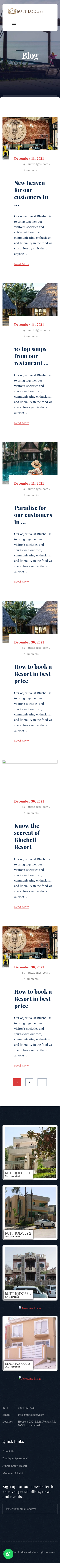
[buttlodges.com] (26, 11)
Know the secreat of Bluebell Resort (27, 836)
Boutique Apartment (14, 1458)
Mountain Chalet (12, 1473)
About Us (8, 1451)
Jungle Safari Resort (14, 1465)
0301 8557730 (26, 1407)
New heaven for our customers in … (31, 193)
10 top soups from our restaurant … (31, 356)
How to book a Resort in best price (33, 673)
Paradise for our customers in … (33, 515)
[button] (8, 1554)
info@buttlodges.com (31, 1414)
